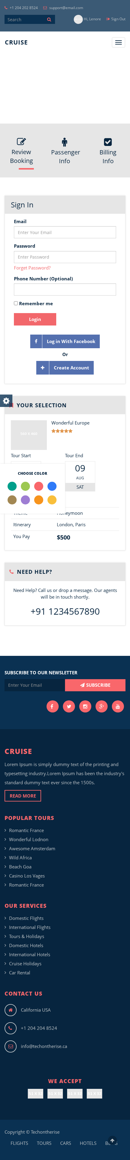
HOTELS (88, 1143)
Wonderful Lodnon (28, 839)
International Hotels (29, 954)
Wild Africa (20, 857)
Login (35, 319)
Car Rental (19, 973)
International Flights (29, 927)
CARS (65, 1143)
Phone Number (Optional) (43, 279)
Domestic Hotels (26, 945)
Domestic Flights (26, 918)
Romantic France (26, 830)
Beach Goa (20, 867)
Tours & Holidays (26, 936)
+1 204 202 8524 (23, 7)
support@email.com (65, 7)
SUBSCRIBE (98, 685)
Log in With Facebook (71, 341)
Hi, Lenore (92, 18)
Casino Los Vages (27, 876)
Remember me (35, 303)
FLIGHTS (19, 1143)
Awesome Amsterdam (32, 848)
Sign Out (118, 18)
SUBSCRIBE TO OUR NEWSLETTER (41, 672)
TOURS (44, 1143)
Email (20, 221)
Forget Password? (32, 268)
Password (24, 246)
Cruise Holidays (25, 963)
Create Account (71, 368)
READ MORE (23, 796)
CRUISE (16, 42)
